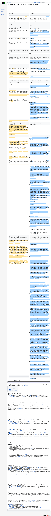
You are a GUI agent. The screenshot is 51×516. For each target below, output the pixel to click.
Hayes (27, 396)
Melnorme (10, 432)
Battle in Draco (12, 396)
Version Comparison (26, 385)
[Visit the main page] (3, 3)
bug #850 (37, 472)
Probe (20, 431)
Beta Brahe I (20, 486)
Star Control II (29, 395)
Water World (20, 430)
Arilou (14, 422)
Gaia (14, 491)
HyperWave (20, 495)
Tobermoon (26, 431)
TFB (29, 383)
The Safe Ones (11, 422)
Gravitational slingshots (26, 454)
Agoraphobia (9, 506)
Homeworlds (9, 466)
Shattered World (16, 483)
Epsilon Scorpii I (16, 486)
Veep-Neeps (35, 418)
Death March (33, 491)
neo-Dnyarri (10, 469)
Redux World (13, 507)
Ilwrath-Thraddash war (32, 472)
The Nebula (16, 406)
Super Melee (15, 453)
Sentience (10, 508)
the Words (28, 421)
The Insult (9, 403)
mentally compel (35, 436)
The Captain (17, 422)
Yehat (23, 406)
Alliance (38, 441)
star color (10, 504)
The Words (9, 420)
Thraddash (13, 397)
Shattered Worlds (42, 404)
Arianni (27, 413)
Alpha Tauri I (33, 471)
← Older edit (18, 8)
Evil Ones (19, 456)
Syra (19, 499)
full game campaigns (22, 396)
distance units (39, 467)
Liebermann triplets (28, 463)
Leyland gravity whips (11, 454)
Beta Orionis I (30, 469)
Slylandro (31, 419)
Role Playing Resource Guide (15, 423)
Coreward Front (30, 501)
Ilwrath (21, 467)
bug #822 (22, 470)
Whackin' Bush (12, 429)
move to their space (26, 467)
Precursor (19, 408)
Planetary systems (10, 505)
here (21, 504)
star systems (20, 505)
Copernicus (44, 413)
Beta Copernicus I (10, 483)
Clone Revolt (35, 434)
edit (33, 382)
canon (14, 384)
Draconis (36, 396)
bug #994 (39, 507)
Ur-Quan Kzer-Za (20, 441)
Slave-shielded (10, 491)
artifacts (21, 408)
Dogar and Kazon (10, 472)
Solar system (31, 448)
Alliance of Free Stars (32, 500)
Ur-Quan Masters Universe (22, 383)
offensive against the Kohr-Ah (29, 464)
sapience (23, 508)
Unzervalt (20, 491)
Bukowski (25, 463)
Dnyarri (20, 436)
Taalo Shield (17, 469)
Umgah (23, 506)
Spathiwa (25, 456)
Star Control (10, 395)
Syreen (9, 412)
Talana (24, 483)
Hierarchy (24, 397)
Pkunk (11, 421)
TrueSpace (24, 453)
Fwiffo (14, 441)
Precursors (16, 419)
